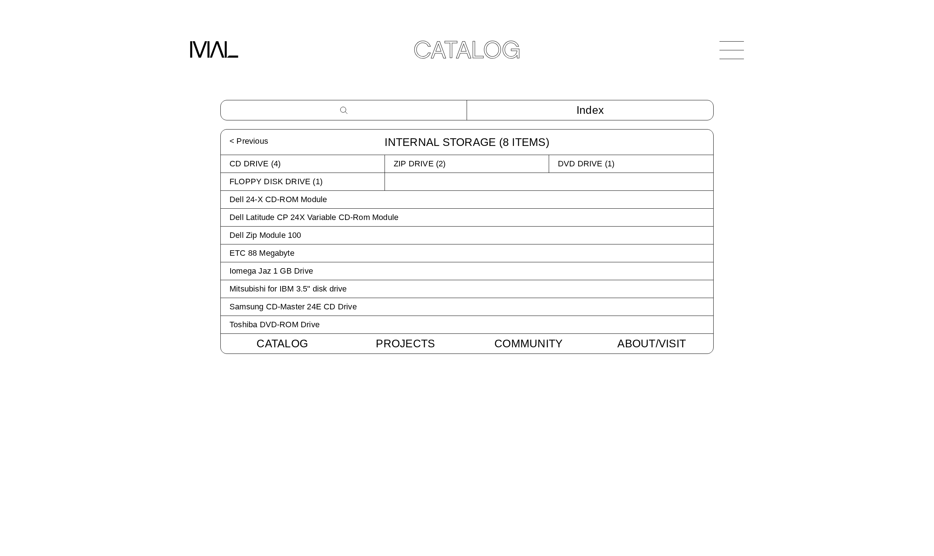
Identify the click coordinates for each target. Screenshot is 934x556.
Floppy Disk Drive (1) (276, 181)
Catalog (282, 343)
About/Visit (651, 343)
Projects (405, 343)
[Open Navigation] (731, 50)
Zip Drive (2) (420, 163)
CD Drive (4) (255, 163)
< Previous (248, 141)
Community (528, 343)
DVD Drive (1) (586, 163)
